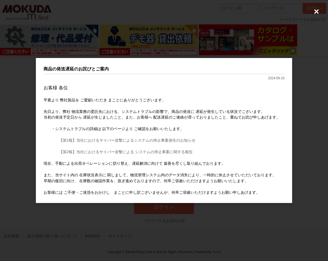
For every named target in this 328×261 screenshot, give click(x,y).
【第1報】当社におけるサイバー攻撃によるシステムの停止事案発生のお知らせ (127, 140)
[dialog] (164, 130)
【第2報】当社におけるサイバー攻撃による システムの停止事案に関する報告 (126, 152)
